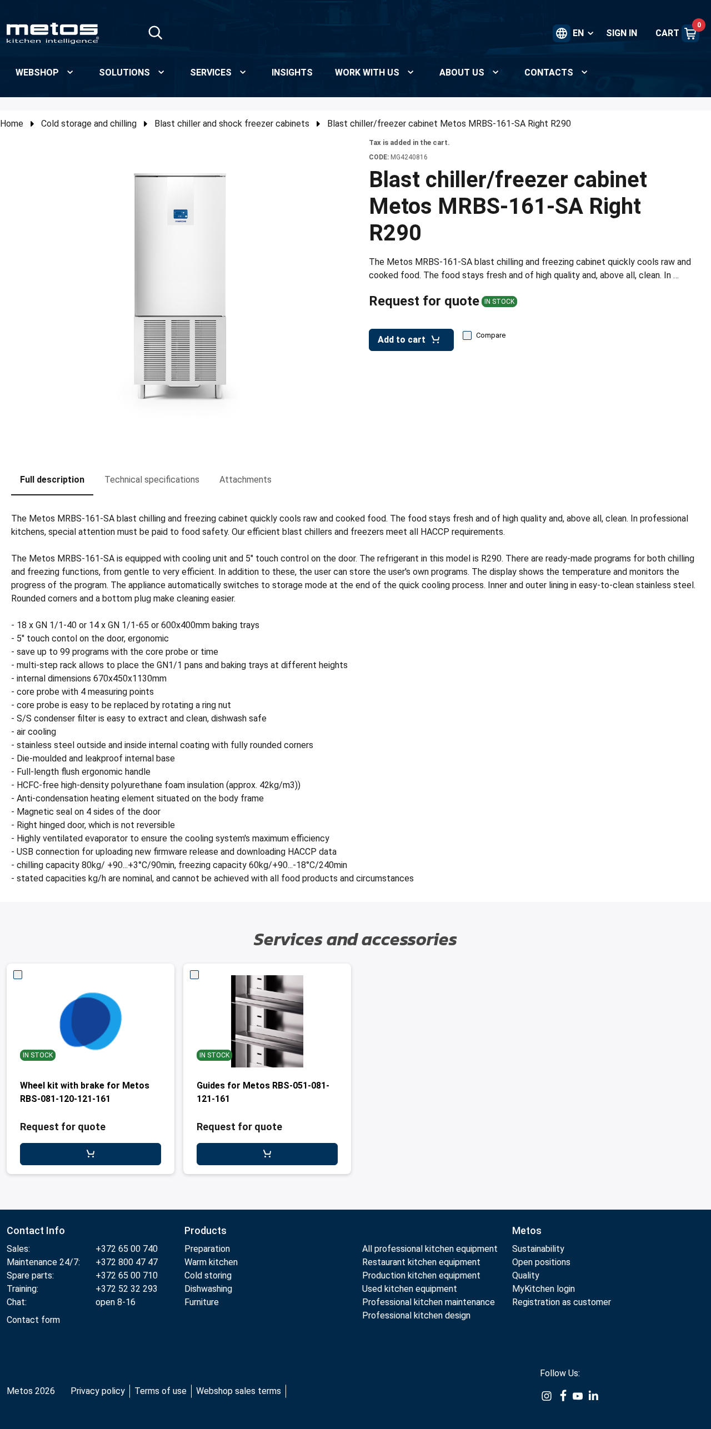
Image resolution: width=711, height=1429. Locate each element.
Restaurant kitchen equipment (422, 1262)
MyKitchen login (543, 1288)
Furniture (201, 1302)
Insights (292, 72)
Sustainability (538, 1249)
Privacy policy (98, 1391)
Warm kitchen (212, 1262)
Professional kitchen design (416, 1315)
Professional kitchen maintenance (428, 1302)
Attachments (245, 479)
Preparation (207, 1249)
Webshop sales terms (238, 1391)
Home (11, 123)
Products (205, 1230)
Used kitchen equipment (409, 1288)
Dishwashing (208, 1288)
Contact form (33, 1320)
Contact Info (36, 1230)
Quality (525, 1275)
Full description (52, 479)
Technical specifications (151, 479)
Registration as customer (561, 1302)
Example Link (546, 1402)
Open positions (541, 1262)
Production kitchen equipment (421, 1275)
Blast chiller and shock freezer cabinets (231, 123)
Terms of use (160, 1391)
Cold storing (208, 1275)
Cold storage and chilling (89, 123)
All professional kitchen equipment (430, 1249)
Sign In (621, 33)
